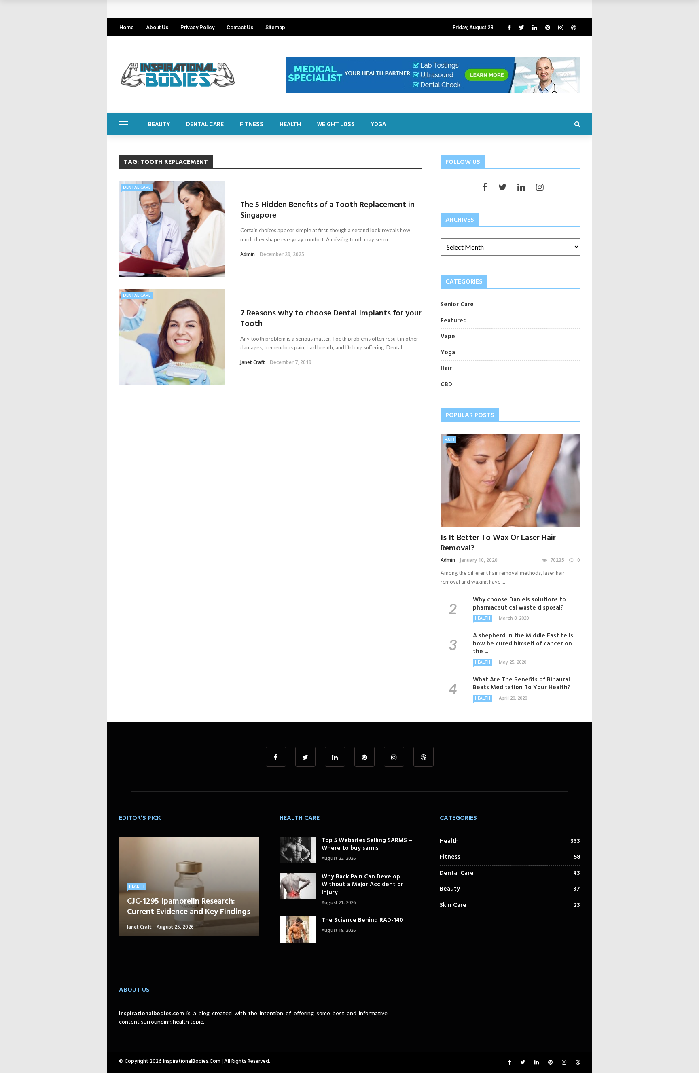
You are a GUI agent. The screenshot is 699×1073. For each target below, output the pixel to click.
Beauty (159, 124)
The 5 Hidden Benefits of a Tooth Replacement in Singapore (327, 210)
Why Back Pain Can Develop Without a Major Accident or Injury (362, 884)
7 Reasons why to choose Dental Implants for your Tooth (331, 318)
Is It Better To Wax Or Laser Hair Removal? (498, 543)
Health (290, 124)
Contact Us (240, 27)
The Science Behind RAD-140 (362, 920)
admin (247, 254)
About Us (157, 27)
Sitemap (275, 27)
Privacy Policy (197, 27)
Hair (449, 439)
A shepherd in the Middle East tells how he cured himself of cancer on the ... (523, 643)
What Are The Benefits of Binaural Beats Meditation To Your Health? (521, 684)
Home (126, 27)
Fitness (251, 124)
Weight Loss (336, 124)
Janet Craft (252, 362)
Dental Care (205, 124)
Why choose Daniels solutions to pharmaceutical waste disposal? (519, 604)
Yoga (378, 124)
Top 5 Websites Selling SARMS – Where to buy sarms (367, 844)
